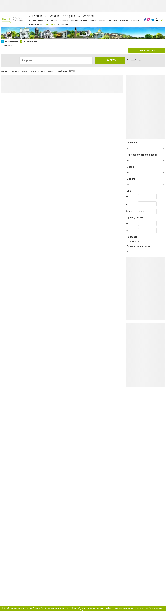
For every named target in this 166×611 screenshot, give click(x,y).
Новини (37, 16)
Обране (50, 71)
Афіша (71, 16)
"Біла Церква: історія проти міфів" (83, 20)
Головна (32, 20)
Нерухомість (43, 20)
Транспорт (135, 20)
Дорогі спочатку (41, 71)
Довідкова (123, 20)
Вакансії (54, 20)
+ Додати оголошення (146, 50)
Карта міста (112, 20)
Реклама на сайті (36, 24)
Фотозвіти (64, 20)
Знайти (111, 60)
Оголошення (63, 24)
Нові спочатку (16, 71)
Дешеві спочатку (28, 71)
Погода (102, 20)
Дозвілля (87, 16)
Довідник (54, 16)
